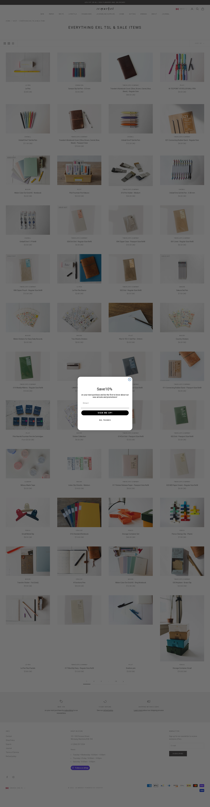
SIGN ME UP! (105, 413)
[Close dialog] (129, 379)
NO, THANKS (105, 420)
